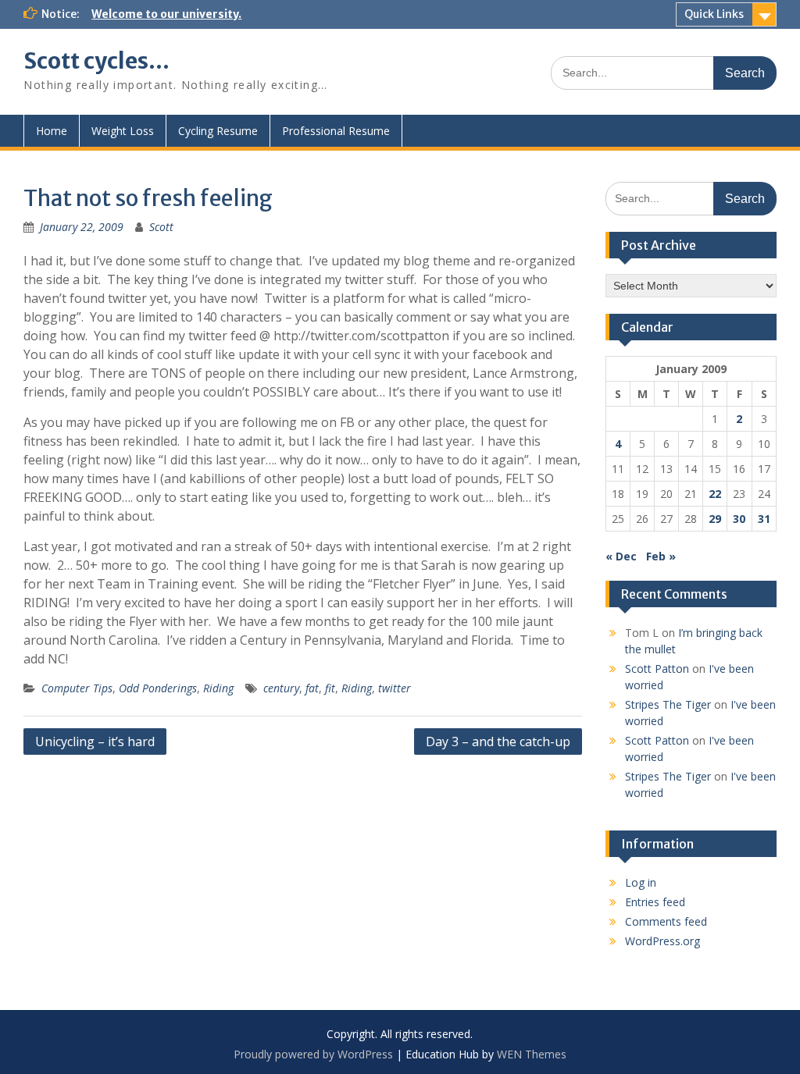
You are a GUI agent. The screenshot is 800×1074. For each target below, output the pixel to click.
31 (764, 518)
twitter (394, 688)
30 (739, 518)
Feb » (661, 556)
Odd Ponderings (158, 688)
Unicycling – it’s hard (95, 741)
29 (715, 518)
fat (312, 688)
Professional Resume (336, 130)
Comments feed (666, 921)
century (281, 688)
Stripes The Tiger (668, 704)
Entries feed (655, 901)
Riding (218, 688)
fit (330, 688)
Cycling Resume (218, 130)
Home (51, 130)
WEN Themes (531, 1054)
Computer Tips (76, 688)
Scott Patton (657, 668)
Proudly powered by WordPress (313, 1054)
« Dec (621, 556)
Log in (640, 882)
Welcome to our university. (166, 14)
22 (715, 493)
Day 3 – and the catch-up (498, 741)
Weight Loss (122, 130)
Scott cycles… (96, 61)
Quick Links (714, 14)
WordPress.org (662, 941)
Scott (161, 226)
